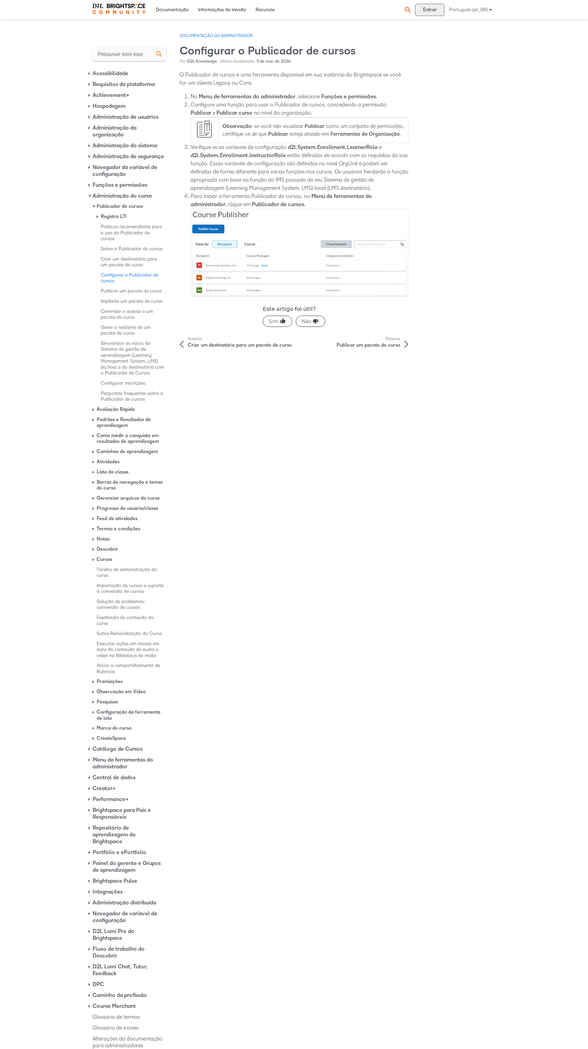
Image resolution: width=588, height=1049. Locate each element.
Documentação (172, 9)
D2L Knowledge (202, 61)
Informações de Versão (222, 9)
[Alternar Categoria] (90, 73)
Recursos (265, 9)
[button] (407, 10)
